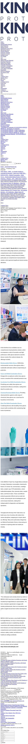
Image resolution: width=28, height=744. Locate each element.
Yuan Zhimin (18, 197)
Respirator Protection (6, 61)
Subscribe (18, 689)
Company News (4, 76)
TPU (20, 181)
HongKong (16, 184)
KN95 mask (3, 186)
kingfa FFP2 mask (5, 184)
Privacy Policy (4, 722)
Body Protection (19, 187)
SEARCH (18, 163)
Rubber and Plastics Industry (14, 188)
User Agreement (11, 722)
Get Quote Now (4, 91)
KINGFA (16, 181)
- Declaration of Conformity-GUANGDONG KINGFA (10, 129)
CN (1, 92)
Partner (2, 80)
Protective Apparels (5, 52)
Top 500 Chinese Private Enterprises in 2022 (12, 195)
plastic (19, 178)
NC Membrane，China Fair (18, 183)
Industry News (4, 77)
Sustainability (4, 88)
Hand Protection (4, 45)
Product (2, 43)
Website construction (5, 725)
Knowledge (3, 69)
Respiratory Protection (9, 187)
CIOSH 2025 (10, 186)
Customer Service (5, 81)
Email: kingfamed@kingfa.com (16, 700)
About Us (3, 85)
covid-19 (12, 184)
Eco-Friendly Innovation (11, 198)
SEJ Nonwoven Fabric (6, 183)
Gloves (20, 192)
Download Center (5, 72)
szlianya (12, 725)
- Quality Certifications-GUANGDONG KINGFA (13, 130)
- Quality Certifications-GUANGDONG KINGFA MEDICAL (13, 132)
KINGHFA (24, 181)
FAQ (2, 73)
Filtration (11, 181)
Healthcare (7, 194)
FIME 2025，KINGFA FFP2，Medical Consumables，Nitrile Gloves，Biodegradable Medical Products (13, 175)
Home (2, 41)
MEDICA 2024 (17, 193)
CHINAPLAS (4, 188)
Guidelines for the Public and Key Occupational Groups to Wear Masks (14, 180)
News (2, 75)
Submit (3, 742)
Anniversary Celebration (8, 197)
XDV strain (22, 184)
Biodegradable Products (6, 44)
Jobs (2, 87)
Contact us (3, 89)
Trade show (13, 194)
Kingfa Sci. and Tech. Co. (20, 196)
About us (3, 84)
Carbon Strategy (10, 193)
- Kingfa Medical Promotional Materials (12, 133)
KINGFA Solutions (5, 71)
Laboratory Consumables (6, 65)
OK (1, 729)
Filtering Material (5, 51)
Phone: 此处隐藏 (5, 700)
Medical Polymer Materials (7, 60)
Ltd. (2, 197)
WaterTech (6, 181)
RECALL (3, 79)
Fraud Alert (3, 83)
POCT (11, 190)
